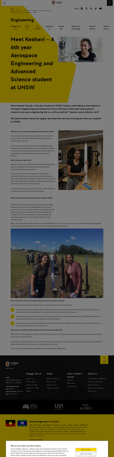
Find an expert (31, 382)
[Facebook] (86, 8)
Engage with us (15, 27)
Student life (61, 27)
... (21, 8)
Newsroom (70, 380)
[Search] (110, 3)
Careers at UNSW (31, 385)
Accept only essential (86, 453)
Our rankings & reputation (97, 378)
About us (27, 27)
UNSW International (53, 378)
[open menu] (4, 3)
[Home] (57, 3)
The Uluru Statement (36, 439)
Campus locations (93, 385)
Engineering (22, 20)
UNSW (12, 8)
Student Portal (52, 385)
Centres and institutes (95, 388)
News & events (106, 27)
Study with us (49, 27)
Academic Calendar (53, 388)
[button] (104, 359)
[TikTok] (95, 8)
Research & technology (76, 27)
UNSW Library (92, 391)
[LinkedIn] (81, 8)
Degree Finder (51, 382)
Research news (72, 386)
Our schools (37, 27)
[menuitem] (16, 27)
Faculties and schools (95, 382)
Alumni (28, 391)
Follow (76, 9)
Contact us (29, 378)
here (15, 348)
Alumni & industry (92, 27)
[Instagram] (91, 8)
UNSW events (71, 383)
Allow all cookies (86, 449)
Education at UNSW (32, 388)
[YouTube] (100, 8)
